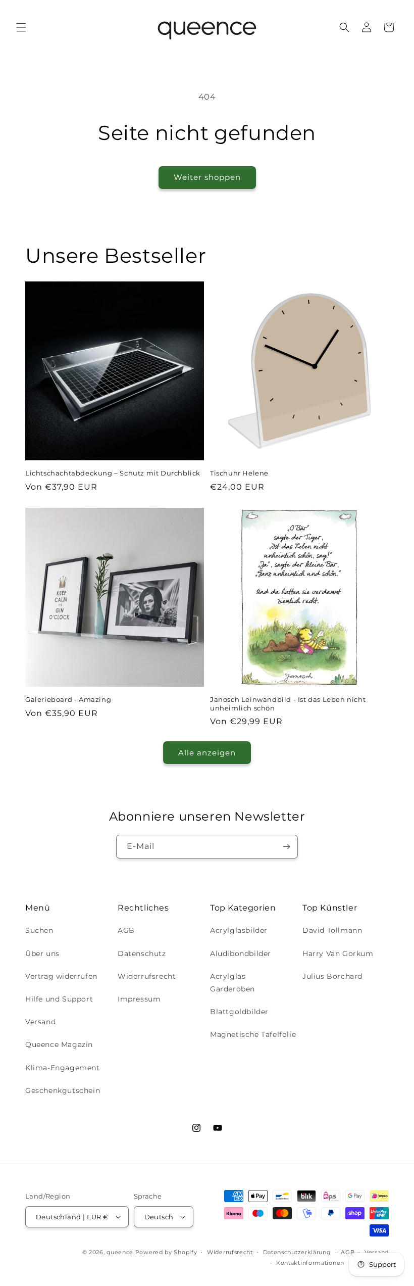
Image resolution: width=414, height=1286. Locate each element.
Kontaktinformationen (310, 1262)
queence (120, 1252)
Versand (40, 1021)
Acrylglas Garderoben (232, 982)
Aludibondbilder (240, 953)
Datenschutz (142, 953)
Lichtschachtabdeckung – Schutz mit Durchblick (112, 473)
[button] (21, 27)
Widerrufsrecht (147, 976)
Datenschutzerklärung (297, 1252)
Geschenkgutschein (62, 1090)
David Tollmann (332, 930)
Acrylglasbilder (239, 930)
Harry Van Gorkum (338, 953)
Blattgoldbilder (239, 1011)
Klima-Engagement (62, 1067)
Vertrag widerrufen (61, 976)
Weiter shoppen (207, 177)
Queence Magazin (59, 1044)
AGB (126, 930)
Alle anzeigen (207, 752)
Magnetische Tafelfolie (253, 1034)
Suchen (39, 930)
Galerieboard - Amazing (68, 699)
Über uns (42, 953)
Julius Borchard (332, 976)
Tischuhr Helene (239, 473)
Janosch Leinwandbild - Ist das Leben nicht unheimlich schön (288, 703)
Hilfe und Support (59, 999)
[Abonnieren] (286, 847)
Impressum (139, 999)
